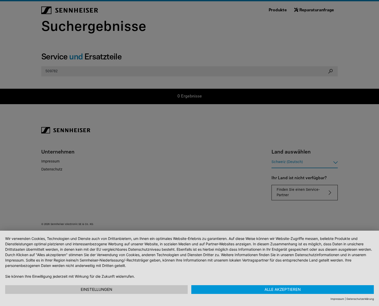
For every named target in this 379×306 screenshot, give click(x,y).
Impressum (337, 298)
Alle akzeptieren (283, 289)
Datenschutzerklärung (360, 298)
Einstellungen (96, 289)
